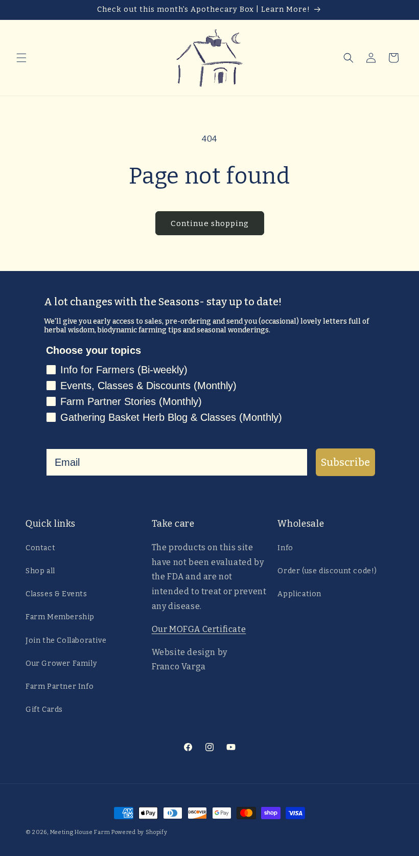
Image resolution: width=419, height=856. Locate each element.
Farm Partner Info (60, 686)
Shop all (40, 571)
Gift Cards (44, 709)
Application (299, 594)
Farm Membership (60, 617)
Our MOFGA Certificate (199, 629)
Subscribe (345, 462)
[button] (21, 58)
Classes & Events (56, 594)
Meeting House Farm (80, 832)
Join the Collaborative (66, 640)
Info (285, 548)
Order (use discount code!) (327, 571)
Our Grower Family (61, 663)
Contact (40, 548)
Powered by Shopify (139, 832)
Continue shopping (210, 223)
